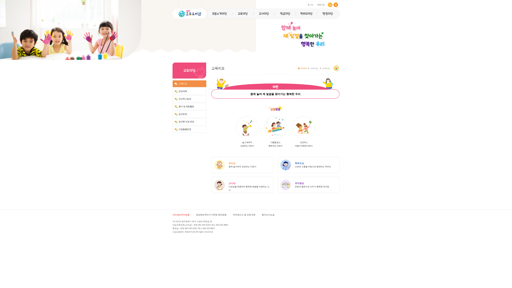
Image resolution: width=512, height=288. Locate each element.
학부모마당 (306, 13)
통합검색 (330, 5)
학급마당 (285, 13)
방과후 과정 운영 (186, 122)
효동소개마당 (219, 13)
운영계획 (183, 91)
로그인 (310, 5)
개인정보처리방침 (181, 215)
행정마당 (327, 13)
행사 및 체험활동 (186, 106)
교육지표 (183, 84)
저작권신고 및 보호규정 (244, 215)
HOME (304, 68)
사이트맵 (335, 5)
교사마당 (264, 13)
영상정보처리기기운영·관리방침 (211, 215)
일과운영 (183, 114)
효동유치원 (190, 14)
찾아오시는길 (268, 215)
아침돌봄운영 (185, 129)
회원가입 (321, 5)
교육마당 (243, 13)
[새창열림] (336, 68)
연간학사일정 (185, 99)
